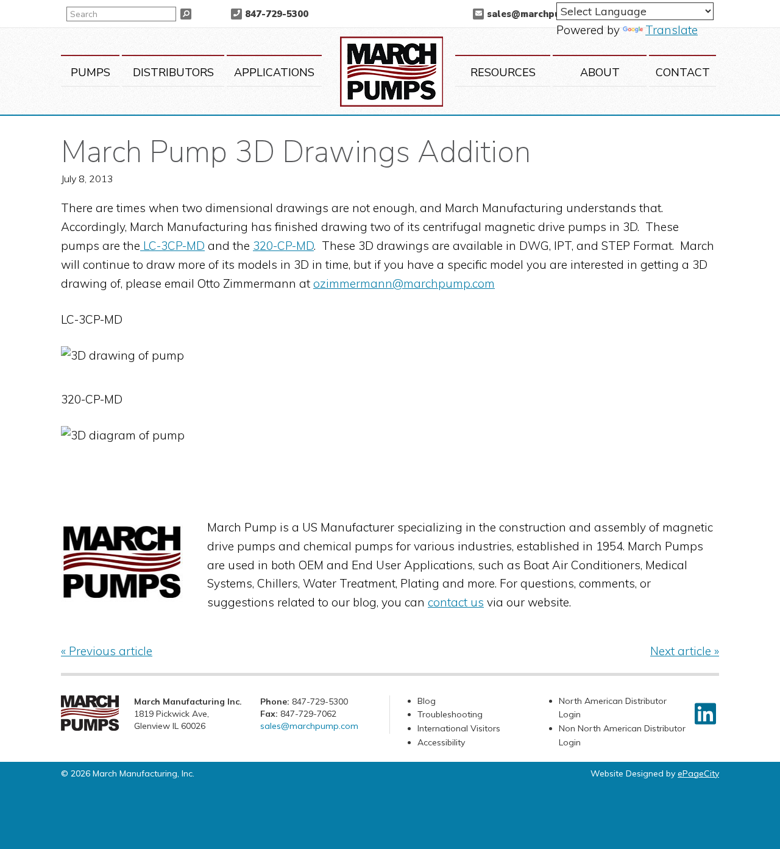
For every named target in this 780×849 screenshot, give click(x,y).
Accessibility (441, 742)
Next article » (684, 651)
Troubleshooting (450, 714)
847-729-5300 (276, 14)
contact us (456, 602)
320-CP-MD (283, 245)
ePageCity (698, 773)
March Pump (391, 72)
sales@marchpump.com (541, 14)
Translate (671, 30)
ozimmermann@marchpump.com (404, 283)
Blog (426, 700)
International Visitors (458, 728)
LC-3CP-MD (172, 245)
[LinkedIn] (705, 714)
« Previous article (106, 651)
